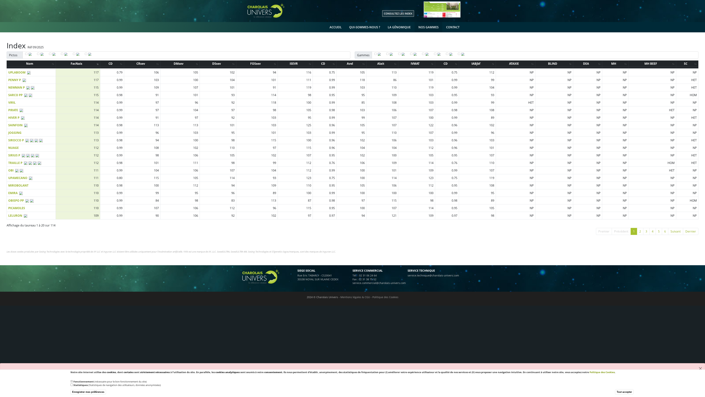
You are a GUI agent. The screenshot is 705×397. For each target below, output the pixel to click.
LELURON (15, 216)
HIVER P (13, 118)
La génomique (399, 27)
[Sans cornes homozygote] (55, 54)
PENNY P (14, 80)
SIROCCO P (16, 140)
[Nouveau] (31, 54)
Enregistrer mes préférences (88, 392)
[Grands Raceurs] (404, 54)
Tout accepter (624, 392)
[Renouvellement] (392, 54)
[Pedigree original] (43, 54)
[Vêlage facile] (380, 54)
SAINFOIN (15, 125)
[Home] (288, 10)
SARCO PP (15, 95)
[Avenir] (451, 54)
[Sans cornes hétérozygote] (66, 54)
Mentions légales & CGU (355, 297)
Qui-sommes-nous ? (364, 27)
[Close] (700, 368)
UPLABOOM (17, 72)
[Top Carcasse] (440, 54)
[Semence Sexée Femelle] (78, 54)
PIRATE (13, 110)
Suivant (675, 231)
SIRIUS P (14, 155)
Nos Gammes (428, 27)
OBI (11, 170)
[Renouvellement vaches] (463, 54)
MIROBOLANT (18, 185)
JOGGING (14, 133)
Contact (453, 27)
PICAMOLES (16, 208)
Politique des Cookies (385, 297)
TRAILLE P (15, 163)
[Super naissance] (416, 54)
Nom (29, 64)
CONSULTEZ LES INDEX (398, 13)
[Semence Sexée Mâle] (90, 54)
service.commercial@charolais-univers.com (379, 283)
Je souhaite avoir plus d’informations (90, 375)
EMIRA (13, 193)
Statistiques (80, 385)
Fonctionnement (83, 381)
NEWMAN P (16, 87)
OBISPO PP (16, 200)
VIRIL (12, 103)
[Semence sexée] (428, 54)
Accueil (336, 27)
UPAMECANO (17, 178)
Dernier (690, 231)
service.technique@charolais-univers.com (433, 275)
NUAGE (13, 148)
